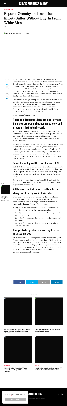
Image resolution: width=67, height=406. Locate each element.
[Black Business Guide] (33, 4)
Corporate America (8, 9)
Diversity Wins (27, 242)
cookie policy (12, 396)
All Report (20, 84)
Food (5, 327)
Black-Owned (7, 365)
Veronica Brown (13, 26)
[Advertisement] (38, 265)
